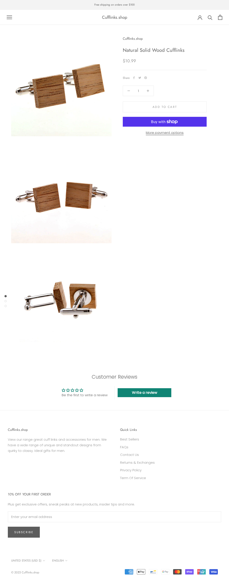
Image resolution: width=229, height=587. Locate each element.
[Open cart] (220, 17)
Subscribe (23, 532)
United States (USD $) (26, 560)
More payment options (165, 132)
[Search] (210, 17)
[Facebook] (134, 77)
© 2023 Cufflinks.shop (25, 572)
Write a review (144, 392)
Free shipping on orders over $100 (114, 5)
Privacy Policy (131, 470)
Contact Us (129, 454)
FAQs (124, 447)
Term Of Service (133, 478)
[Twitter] (139, 77)
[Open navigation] (9, 17)
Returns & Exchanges (137, 462)
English (58, 560)
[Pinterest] (145, 77)
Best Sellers (129, 439)
